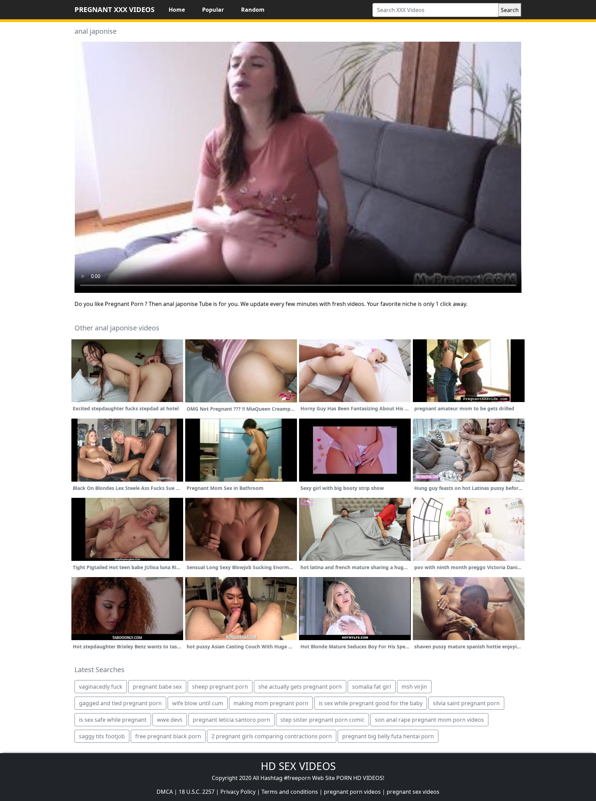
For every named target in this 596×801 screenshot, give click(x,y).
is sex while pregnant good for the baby (371, 703)
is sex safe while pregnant (113, 719)
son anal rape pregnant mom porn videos (429, 719)
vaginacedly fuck (100, 686)
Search (510, 10)
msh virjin (414, 686)
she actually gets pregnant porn (300, 686)
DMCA (165, 791)
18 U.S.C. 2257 (197, 791)
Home (177, 9)
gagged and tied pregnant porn (120, 703)
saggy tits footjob (102, 736)
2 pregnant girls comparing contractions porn (271, 736)
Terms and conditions (289, 791)
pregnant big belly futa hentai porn (388, 736)
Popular (213, 9)
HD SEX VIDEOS (298, 766)
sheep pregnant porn (220, 686)
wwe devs (169, 719)
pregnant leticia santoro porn (231, 719)
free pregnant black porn (168, 736)
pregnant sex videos (413, 791)
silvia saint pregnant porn (466, 703)
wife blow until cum (197, 703)
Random (253, 9)
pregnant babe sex (157, 686)
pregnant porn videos (352, 791)
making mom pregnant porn (271, 703)
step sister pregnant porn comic (322, 719)
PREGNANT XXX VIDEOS (114, 9)
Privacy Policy (238, 791)
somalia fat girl (371, 686)
